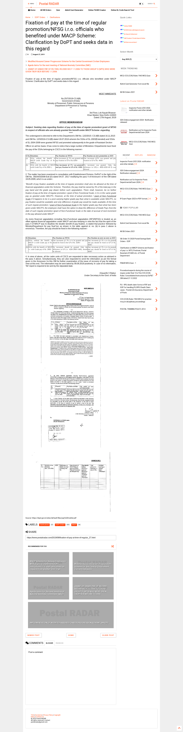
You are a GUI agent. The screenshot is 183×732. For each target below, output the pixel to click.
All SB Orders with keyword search (134, 30)
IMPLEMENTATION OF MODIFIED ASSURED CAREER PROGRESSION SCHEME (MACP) (69, 623)
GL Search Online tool (130, 34)
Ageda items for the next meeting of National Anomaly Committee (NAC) (59, 65)
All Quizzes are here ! (130, 42)
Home (32, 10)
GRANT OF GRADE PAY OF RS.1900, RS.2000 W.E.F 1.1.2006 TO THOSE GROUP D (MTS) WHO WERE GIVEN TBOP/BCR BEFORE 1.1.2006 (90, 590)
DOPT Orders (40, 17)
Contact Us (40, 717)
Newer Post (34, 635)
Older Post (108, 635)
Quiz (58, 10)
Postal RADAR (49, 4)
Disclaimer (38, 715)
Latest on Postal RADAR (132, 101)
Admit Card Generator (74, 10)
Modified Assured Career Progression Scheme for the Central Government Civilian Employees (69, 61)
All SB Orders (45, 10)
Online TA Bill (128, 26)
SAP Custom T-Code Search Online (134, 38)
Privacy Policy (48, 715)
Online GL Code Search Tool (122, 10)
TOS (32, 715)
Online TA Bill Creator (97, 10)
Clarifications (55, 17)
